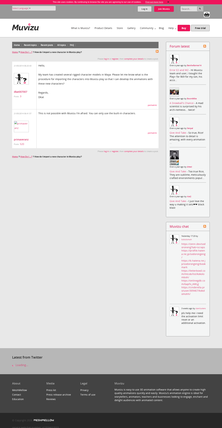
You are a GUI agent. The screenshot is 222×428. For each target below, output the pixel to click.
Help (171, 28)
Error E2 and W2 (179, 70)
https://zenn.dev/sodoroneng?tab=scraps (193, 245)
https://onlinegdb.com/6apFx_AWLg (193, 282)
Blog (161, 28)
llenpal (190, 128)
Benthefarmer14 (194, 65)
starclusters (201, 308)
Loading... (21, 365)
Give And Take (178, 132)
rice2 (189, 196)
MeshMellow (19, 390)
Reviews (51, 399)
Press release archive (58, 394)
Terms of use (87, 394)
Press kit (51, 390)
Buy (184, 28)
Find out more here (154, 2)
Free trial (200, 28)
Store (120, 28)
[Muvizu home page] (25, 26)
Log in (145, 8)
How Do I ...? (26, 52)
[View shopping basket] (207, 14)
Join (164, 8)
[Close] (168, 2)
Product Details (103, 28)
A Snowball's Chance (182, 103)
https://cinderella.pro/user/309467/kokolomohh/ (193, 291)
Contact (16, 394)
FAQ (72, 45)
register (115, 59)
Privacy (84, 390)
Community (146, 28)
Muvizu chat (179, 226)
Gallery (131, 28)
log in (106, 59)
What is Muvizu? (80, 28)
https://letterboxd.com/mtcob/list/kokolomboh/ (193, 274)
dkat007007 (20, 91)
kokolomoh (186, 239)
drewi (189, 167)
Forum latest (180, 46)
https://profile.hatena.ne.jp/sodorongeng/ (193, 254)
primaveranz (21, 139)
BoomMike (192, 98)
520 (22, 144)
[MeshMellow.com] (43, 420)
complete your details (134, 59)
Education (18, 399)
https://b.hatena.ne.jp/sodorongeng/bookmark (193, 264)
